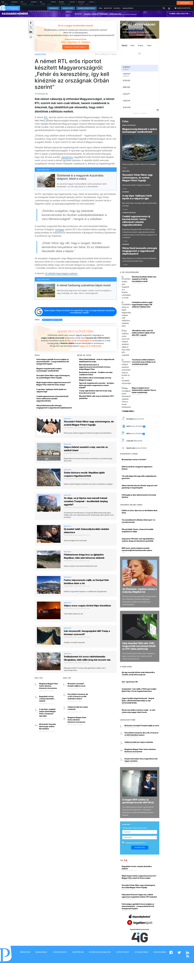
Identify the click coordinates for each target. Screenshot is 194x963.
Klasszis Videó (68, 8)
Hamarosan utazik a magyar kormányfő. (136, 185)
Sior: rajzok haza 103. (130, 682)
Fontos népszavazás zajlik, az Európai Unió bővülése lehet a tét (86, 582)
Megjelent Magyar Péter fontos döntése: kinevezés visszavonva (48, 686)
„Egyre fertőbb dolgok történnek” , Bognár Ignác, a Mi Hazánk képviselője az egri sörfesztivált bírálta (138, 700)
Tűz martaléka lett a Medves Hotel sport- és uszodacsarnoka (138, 521)
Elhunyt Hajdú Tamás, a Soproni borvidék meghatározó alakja (137, 530)
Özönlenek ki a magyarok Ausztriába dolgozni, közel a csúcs (80, 177)
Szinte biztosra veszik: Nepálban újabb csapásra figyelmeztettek (84, 474)
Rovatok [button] (117, 8)
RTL (46, 117)
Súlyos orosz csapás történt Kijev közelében (87, 605)
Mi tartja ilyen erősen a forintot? (134, 459)
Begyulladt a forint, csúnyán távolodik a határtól (46, 699)
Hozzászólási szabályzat (100, 952)
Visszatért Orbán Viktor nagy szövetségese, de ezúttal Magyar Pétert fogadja (53, 377)
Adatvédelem (77, 952)
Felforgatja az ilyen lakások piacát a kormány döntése (139, 496)
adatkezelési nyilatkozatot (133, 842)
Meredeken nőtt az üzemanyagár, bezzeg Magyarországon (95, 379)
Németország (57, 320)
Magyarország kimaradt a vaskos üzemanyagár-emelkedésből (49, 370)
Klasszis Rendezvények (86, 8)
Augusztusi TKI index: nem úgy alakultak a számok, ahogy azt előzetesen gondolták (138, 540)
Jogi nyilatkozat (60, 952)
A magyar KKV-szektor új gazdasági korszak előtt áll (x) (138, 801)
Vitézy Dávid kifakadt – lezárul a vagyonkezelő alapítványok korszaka (96, 360)
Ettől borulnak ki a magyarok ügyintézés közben (137, 468)
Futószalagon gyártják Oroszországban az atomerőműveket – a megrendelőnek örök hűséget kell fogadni (52, 361)
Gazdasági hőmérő (15, 13)
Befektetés (108, 8)
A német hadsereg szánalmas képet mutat (84, 285)
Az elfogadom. (135, 842)
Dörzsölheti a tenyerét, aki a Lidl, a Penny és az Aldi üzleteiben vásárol (78, 696)
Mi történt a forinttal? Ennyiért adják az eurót (76, 685)
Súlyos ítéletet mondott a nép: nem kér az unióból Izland (86, 449)
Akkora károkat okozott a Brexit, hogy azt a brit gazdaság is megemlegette (139, 487)
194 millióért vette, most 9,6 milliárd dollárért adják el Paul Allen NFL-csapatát (143, 333)
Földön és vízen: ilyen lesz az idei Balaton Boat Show (139, 512)
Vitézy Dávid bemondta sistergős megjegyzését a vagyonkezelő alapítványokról (54, 407)
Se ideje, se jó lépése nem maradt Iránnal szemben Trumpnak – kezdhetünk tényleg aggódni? (86, 501)
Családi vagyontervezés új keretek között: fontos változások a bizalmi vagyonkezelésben (52, 398)
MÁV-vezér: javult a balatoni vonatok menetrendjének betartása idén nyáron (137, 549)
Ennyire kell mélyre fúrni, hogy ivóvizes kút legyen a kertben (141, 760)
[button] (169, 8)
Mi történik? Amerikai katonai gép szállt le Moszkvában (47, 726)
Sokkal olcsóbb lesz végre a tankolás (78, 708)
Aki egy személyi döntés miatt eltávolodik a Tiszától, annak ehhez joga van (138, 674)
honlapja (59, 229)
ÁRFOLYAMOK (184, 3)
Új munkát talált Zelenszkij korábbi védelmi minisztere (86, 531)
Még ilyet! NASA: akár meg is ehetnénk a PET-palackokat (96, 397)
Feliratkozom (140, 847)
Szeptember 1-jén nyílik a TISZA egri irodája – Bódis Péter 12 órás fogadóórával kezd (139, 690)
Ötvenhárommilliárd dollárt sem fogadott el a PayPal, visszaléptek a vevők (144, 279)
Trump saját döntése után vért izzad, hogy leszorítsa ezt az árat (95, 392)
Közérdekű (125, 192)
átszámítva (67, 157)
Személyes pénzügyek (129, 212)
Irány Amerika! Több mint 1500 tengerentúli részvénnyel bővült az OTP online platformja (139, 646)
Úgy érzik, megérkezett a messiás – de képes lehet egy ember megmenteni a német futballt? (96, 385)
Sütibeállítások (141, 952)
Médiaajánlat (41, 952)
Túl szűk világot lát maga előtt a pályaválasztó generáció (139, 477)
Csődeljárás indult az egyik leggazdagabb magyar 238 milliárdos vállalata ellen (142, 304)
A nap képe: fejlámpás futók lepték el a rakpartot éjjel (51, 391)
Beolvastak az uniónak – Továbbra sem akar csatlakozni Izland (96, 373)
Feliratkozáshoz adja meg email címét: (134, 828)
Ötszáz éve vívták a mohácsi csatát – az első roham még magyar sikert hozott (138, 711)
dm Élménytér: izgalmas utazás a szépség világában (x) (139, 590)
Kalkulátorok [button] (128, 8)
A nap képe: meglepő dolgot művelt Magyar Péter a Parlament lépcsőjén (47, 712)
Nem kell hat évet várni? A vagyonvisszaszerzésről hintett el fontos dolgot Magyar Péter (94, 367)
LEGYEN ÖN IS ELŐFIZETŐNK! (76, 331)
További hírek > (128, 411)
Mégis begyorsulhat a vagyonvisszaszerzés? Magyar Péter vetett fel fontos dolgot (53, 384)
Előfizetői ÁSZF (123, 952)
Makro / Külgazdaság (129, 125)
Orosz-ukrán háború (138, 24)
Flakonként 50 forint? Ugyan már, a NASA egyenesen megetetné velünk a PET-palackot (139, 896)
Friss (100, 8)
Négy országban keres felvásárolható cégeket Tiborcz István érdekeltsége (144, 390)
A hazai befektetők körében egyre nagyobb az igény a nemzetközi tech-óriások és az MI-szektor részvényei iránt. (138, 656)
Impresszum (25, 952)
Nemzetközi (40, 54)
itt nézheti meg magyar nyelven (61, 273)
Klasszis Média (160, 952)
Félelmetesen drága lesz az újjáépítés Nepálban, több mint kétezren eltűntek (84, 556)
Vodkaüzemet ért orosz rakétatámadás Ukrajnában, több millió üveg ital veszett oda (87, 658)
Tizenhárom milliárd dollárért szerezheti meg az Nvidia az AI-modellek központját (144, 362)
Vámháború (53, 8)
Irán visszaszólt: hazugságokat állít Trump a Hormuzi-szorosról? (87, 633)
